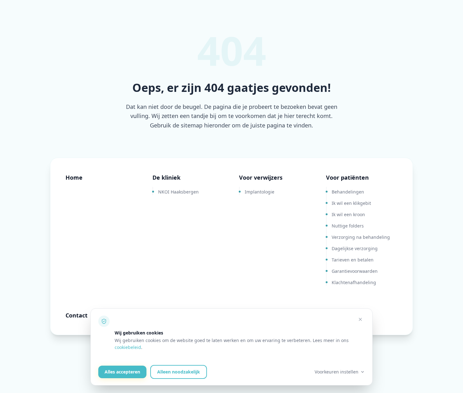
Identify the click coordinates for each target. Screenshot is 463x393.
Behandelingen (348, 192)
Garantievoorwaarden (355, 271)
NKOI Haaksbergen (178, 192)
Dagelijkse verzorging (355, 248)
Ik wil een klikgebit (351, 203)
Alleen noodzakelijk (178, 372)
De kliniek (166, 177)
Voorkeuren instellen (336, 372)
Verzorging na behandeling (361, 237)
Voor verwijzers (261, 177)
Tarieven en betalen (353, 260)
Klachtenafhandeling (354, 282)
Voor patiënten (347, 177)
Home (74, 177)
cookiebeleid (128, 347)
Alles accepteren (122, 372)
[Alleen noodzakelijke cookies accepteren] (360, 319)
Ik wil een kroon (348, 214)
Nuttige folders (348, 226)
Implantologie (259, 192)
